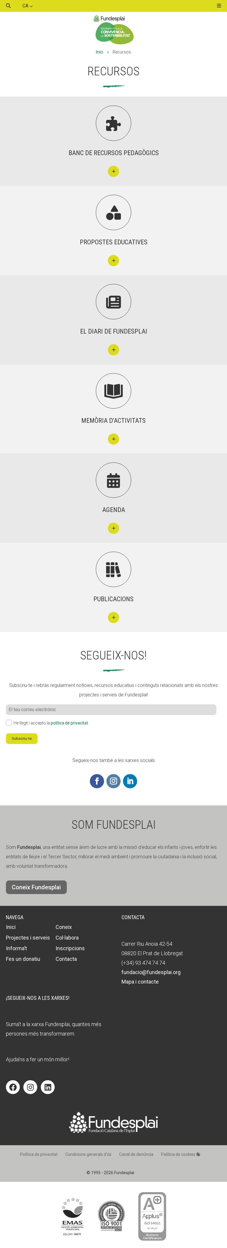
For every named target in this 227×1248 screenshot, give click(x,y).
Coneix (64, 927)
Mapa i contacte (140, 982)
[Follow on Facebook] (97, 781)
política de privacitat (69, 723)
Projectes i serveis (28, 938)
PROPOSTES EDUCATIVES (113, 242)
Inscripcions (70, 948)
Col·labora (67, 938)
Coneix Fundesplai (36, 887)
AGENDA (113, 510)
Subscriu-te (22, 738)
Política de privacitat (39, 1154)
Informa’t (16, 948)
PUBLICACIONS (113, 599)
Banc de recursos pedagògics (114, 153)
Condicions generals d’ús (88, 1154)
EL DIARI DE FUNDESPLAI (113, 331)
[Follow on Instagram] (113, 781)
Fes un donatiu (23, 959)
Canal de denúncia (136, 1154)
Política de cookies (178, 1154)
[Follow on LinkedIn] (130, 781)
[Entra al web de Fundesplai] (113, 1131)
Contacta (66, 959)
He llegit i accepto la (51, 723)
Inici (99, 52)
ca (26, 6)
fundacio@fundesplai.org (151, 972)
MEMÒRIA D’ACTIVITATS (113, 420)
